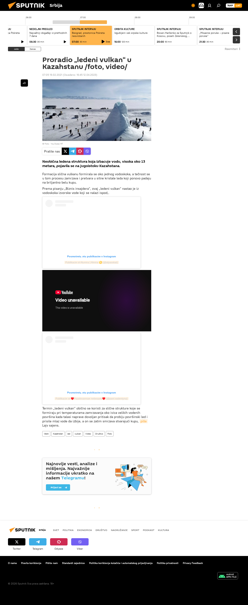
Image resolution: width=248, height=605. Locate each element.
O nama (12, 563)
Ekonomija (84, 530)
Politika (68, 530)
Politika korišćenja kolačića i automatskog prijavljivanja (121, 563)
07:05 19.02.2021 (52, 74)
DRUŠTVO (101, 530)
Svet (56, 530)
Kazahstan (58, 433)
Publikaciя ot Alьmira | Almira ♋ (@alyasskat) (91, 262)
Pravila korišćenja (31, 563)
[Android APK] (227, 576)
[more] (24, 83)
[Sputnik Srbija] (28, 10)
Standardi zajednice (73, 563)
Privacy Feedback (193, 563)
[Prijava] (209, 5)
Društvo (99, 433)
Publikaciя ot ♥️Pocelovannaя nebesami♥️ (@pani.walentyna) (92, 398)
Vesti (46, 433)
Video (88, 433)
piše (144, 421)
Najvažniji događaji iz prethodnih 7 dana (48, 34)
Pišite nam (52, 563)
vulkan (78, 433)
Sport (135, 530)
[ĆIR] (230, 5)
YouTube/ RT (57, 143)
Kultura (163, 530)
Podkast (148, 530)
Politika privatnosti (167, 563)
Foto (109, 433)
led (68, 433)
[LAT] (238, 5)
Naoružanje (119, 530)
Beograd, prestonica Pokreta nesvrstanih (88, 34)
